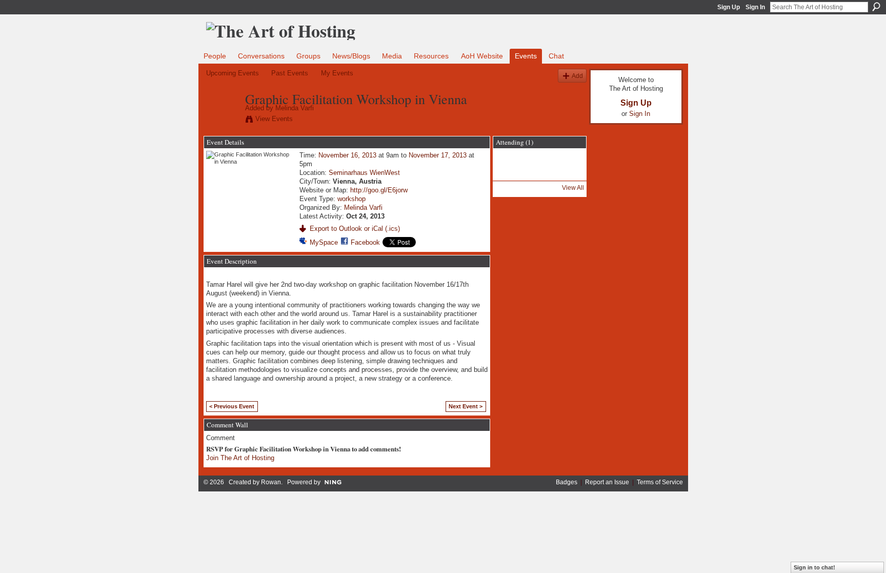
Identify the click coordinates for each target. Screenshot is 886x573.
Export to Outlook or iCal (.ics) (355, 228)
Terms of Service (660, 482)
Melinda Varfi (294, 108)
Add (577, 75)
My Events (337, 73)
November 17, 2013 (438, 155)
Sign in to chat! (814, 567)
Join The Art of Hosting (240, 458)
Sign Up (728, 7)
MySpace (324, 242)
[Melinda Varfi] (222, 120)
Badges (566, 482)
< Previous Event (231, 406)
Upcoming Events (232, 73)
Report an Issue (607, 482)
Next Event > (465, 406)
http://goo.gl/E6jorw (379, 190)
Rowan (271, 482)
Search (876, 6)
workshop (351, 199)
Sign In (755, 7)
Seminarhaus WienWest (364, 172)
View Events (274, 119)
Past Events (289, 73)
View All (573, 187)
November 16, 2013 (347, 155)
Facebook (365, 242)
